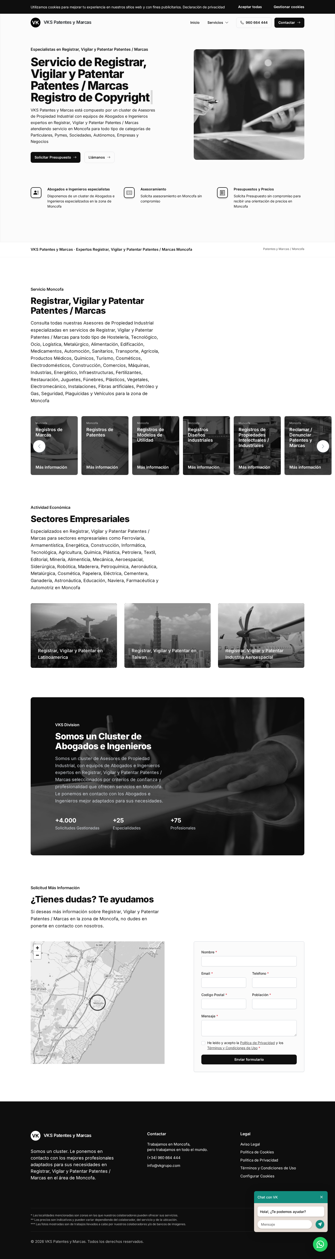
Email (207, 973)
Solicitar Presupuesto (53, 157)
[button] (323, 446)
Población (261, 995)
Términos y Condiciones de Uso (232, 1048)
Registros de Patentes (99, 432)
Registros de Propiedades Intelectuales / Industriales (254, 437)
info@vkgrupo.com (163, 1165)
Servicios (215, 22)
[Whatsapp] (320, 1244)
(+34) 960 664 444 (163, 1157)
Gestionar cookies (289, 7)
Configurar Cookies (257, 1176)
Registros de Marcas (49, 432)
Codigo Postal (214, 995)
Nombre (209, 952)
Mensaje (209, 1016)
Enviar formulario (249, 1059)
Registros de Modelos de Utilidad (150, 435)
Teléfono (260, 973)
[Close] (321, 1197)
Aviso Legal (250, 1144)
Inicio (195, 22)
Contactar (286, 22)
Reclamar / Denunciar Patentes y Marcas (300, 437)
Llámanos (97, 157)
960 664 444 (257, 22)
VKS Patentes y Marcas (66, 22)
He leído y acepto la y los (245, 1045)
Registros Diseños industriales (200, 435)
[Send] (320, 1224)
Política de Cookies (257, 1152)
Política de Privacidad (257, 1043)
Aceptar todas (250, 7)
